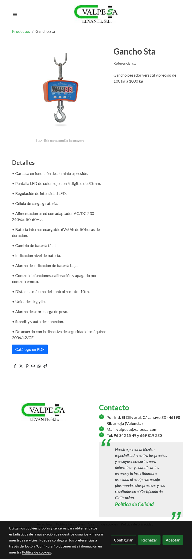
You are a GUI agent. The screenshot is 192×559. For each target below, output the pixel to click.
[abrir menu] (15, 14)
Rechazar (149, 539)
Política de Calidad (134, 504)
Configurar (123, 539)
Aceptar (173, 539)
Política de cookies (36, 552)
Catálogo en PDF (29, 349)
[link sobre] (51, 412)
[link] (96, 14)
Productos (21, 31)
